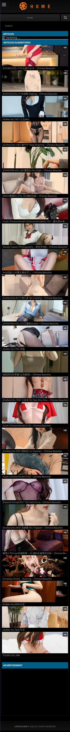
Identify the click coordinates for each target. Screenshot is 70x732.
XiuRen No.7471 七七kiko (16, 119)
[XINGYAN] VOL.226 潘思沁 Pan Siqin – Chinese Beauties (32, 170)
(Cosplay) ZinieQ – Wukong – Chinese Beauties (27, 578)
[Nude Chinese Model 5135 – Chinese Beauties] (35, 464)
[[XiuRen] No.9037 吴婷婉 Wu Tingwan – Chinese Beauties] (35, 515)
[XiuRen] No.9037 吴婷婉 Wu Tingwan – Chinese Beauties (33, 527)
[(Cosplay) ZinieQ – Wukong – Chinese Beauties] (35, 566)
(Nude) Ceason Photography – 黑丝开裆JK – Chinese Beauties (35, 246)
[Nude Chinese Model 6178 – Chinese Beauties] (35, 413)
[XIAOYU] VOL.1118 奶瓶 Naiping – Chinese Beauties (30, 93)
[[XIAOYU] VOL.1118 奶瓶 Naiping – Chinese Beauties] (35, 81)
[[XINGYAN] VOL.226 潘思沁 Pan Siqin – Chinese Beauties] (35, 157)
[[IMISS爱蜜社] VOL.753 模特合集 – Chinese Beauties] (35, 183)
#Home (30, 18)
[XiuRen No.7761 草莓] (35, 336)
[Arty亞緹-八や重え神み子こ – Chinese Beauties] (35, 259)
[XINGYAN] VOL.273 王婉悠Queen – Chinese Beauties (31, 323)
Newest (9, 26)
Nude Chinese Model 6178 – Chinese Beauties (27, 425)
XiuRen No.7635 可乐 (14, 629)
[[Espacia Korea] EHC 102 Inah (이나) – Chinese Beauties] (35, 489)
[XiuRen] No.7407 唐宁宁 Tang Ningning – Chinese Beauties (34, 144)
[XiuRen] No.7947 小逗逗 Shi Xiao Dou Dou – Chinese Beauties (35, 400)
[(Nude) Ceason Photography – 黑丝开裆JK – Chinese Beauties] (35, 234)
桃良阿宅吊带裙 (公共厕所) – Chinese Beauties (27, 374)
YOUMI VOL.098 (11, 655)
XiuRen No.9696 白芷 (14, 604)
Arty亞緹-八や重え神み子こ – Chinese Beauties (27, 272)
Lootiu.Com (35, 6)
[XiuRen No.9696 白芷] (35, 591)
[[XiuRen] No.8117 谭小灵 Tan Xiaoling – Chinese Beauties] (35, 285)
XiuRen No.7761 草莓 (14, 349)
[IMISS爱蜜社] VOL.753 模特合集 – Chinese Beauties (30, 195)
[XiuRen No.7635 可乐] (35, 617)
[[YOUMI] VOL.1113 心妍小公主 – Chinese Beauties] (35, 55)
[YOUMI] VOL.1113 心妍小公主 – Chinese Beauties (29, 68)
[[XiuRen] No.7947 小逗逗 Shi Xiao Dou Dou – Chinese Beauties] (35, 387)
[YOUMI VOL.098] (35, 642)
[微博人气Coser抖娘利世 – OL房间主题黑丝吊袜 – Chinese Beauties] (35, 540)
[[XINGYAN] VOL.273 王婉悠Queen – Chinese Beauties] (35, 310)
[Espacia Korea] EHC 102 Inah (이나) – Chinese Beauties (32, 502)
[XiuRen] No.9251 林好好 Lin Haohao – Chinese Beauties (32, 451)
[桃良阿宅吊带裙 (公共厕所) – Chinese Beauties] (35, 362)
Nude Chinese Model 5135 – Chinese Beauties (27, 476)
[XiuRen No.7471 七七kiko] (35, 106)
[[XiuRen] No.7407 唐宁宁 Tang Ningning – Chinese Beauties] (35, 132)
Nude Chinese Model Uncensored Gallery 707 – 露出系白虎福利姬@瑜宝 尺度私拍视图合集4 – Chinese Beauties (35, 221)
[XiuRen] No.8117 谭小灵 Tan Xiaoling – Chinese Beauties (32, 298)
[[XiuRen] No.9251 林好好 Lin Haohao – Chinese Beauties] (35, 438)
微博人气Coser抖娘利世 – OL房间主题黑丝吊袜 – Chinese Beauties (35, 553)
